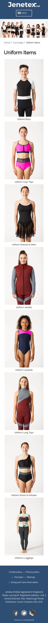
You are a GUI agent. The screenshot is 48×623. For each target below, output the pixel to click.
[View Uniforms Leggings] (24, 554)
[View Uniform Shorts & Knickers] (24, 492)
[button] (24, 13)
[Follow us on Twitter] (24, 615)
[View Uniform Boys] (24, 116)
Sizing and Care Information (24, 582)
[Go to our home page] (24, 7)
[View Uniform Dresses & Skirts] (24, 241)
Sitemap (31, 577)
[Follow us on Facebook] (15, 615)
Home (7, 42)
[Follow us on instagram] (32, 615)
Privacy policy (32, 572)
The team (18, 577)
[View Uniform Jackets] (24, 304)
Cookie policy (15, 572)
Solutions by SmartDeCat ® (24, 620)
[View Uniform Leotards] (24, 366)
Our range (18, 42)
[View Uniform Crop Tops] (24, 178)
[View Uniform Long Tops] (24, 429)
